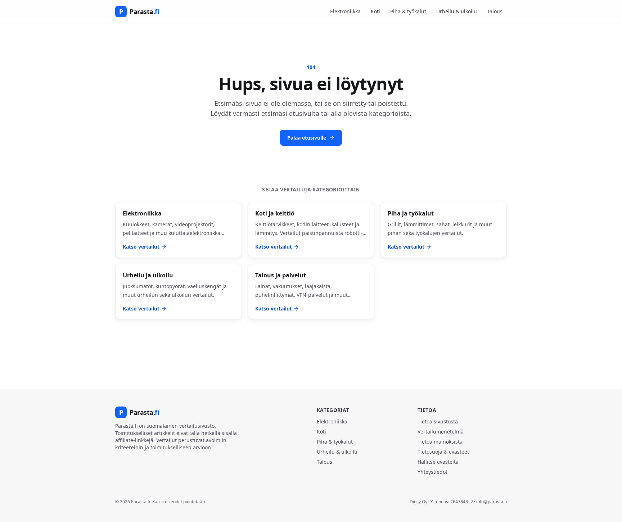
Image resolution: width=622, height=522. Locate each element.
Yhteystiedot (432, 471)
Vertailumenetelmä (441, 431)
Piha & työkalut (408, 11)
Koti (375, 11)
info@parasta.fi (491, 502)
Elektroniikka (345, 11)
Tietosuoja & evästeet (443, 451)
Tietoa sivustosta (438, 421)
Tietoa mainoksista (440, 441)
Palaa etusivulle (306, 137)
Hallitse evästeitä (438, 461)
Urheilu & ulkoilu (456, 11)
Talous (494, 11)
